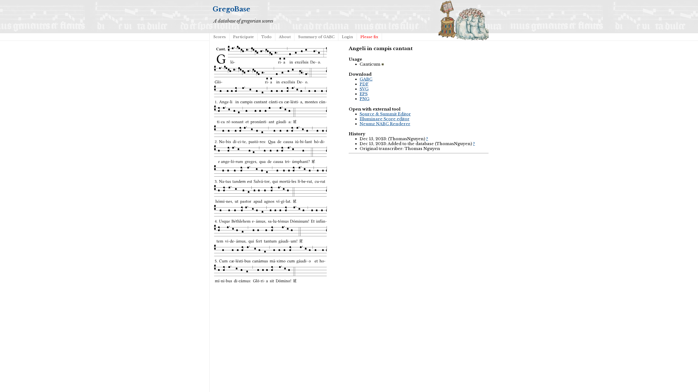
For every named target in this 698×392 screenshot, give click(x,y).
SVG (364, 89)
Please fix (369, 37)
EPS (364, 93)
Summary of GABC (316, 37)
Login (347, 37)
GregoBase (231, 9)
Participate (243, 37)
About (285, 37)
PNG (364, 98)
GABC (366, 79)
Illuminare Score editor (385, 119)
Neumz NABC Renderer (385, 123)
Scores (219, 37)
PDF (364, 84)
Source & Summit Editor (385, 114)
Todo (266, 37)
